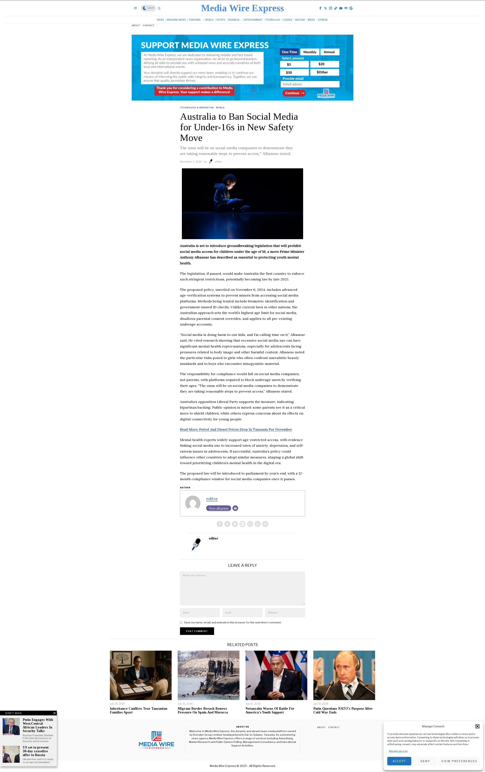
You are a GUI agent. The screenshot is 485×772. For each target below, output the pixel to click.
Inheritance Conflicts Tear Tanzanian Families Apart (138, 710)
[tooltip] (320, 8)
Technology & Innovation (197, 107)
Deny (425, 761)
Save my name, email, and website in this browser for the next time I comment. (232, 622)
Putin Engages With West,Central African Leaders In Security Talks (38, 725)
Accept (399, 761)
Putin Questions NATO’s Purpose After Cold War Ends (343, 710)
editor (218, 161)
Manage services (398, 751)
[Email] (235, 508)
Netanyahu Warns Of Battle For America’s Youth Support (270, 710)
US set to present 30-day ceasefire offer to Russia (36, 751)
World (220, 107)
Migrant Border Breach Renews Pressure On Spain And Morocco (203, 710)
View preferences (459, 761)
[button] (477, 726)
